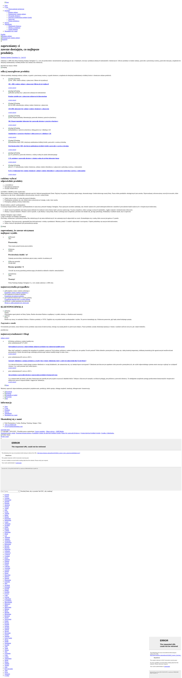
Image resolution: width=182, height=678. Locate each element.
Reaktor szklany (13, 12)
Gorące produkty (40, 431)
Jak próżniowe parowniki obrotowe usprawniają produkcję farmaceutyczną (32, 375)
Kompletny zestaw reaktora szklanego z (16, 292)
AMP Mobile (60, 431)
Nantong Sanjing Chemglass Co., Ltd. (13, 57)
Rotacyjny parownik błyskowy (70, 433)
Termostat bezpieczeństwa (23, 433)
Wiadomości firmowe (14, 26)
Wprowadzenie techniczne (16, 9)
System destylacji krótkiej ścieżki (90, 433)
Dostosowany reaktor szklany (17, 14)
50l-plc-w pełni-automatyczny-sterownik (17, 303)
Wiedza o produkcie (14, 28)
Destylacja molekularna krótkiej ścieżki (20, 17)
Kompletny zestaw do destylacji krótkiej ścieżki (46, 433)
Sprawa (7, 22)
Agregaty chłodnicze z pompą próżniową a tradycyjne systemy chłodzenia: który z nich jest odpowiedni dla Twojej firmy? (47, 361)
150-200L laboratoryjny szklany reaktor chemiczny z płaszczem (28, 109)
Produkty (7, 10)
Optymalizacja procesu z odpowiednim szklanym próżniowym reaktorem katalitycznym (36, 346)
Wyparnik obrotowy (14, 16)
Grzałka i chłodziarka (107, 433)
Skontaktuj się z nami (11, 31)
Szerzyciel (11, 19)
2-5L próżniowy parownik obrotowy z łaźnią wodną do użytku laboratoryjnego (33, 158)
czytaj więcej (12, 88)
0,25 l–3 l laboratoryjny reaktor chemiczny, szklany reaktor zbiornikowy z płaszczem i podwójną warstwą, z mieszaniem (46, 171)
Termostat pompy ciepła (8, 433)
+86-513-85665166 (10, 425)
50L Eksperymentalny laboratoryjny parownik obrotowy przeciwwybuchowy (33, 121)
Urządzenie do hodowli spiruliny (14, 296)
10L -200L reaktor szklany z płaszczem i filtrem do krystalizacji (28, 84)
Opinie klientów (13, 29)
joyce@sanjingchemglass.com (14, 426)
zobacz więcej (5, 338)
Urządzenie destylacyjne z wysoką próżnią (17, 299)
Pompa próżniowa (13, 21)
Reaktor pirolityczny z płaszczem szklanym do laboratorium (27, 96)
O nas (6, 7)
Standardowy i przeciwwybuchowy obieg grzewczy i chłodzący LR (29, 133)
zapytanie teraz (5, 430)
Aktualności (8, 24)
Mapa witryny (50, 431)
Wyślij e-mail (5, 436)
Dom (6, 5)
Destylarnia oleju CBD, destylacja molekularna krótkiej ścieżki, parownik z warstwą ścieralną (38, 146)
